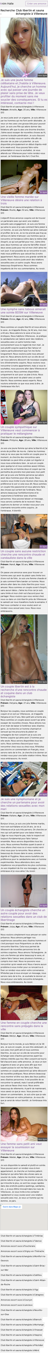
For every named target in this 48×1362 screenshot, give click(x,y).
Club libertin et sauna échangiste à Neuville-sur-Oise (22, 1312)
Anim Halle (7, 3)
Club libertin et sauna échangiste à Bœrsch (21, 1319)
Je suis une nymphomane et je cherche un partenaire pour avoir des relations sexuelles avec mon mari (23, 804)
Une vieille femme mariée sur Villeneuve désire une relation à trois (21, 200)
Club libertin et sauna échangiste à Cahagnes (22, 1294)
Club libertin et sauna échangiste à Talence (21, 1241)
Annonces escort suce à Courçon (16, 1300)
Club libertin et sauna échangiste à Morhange (22, 1324)
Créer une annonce (36, 3)
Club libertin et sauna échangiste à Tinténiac (22, 1236)
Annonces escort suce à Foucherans (18, 1246)
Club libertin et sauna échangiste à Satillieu (21, 1275)
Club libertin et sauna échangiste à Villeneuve (22, 1340)
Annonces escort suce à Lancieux (17, 1305)
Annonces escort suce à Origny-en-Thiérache (22, 1251)
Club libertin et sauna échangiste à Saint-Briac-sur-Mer (23, 1267)
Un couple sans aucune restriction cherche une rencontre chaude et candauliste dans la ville (23, 554)
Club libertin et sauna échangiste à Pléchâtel (22, 1345)
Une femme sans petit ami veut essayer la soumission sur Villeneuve (21, 1147)
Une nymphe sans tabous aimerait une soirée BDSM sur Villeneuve (23, 310)
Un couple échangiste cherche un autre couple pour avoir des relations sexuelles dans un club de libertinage (24, 915)
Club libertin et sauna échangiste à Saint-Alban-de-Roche (23, 1282)
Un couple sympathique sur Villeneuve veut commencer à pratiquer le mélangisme (20, 430)
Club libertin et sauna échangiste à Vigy (19, 1289)
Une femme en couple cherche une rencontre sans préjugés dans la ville (24, 1026)
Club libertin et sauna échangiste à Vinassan (22, 1330)
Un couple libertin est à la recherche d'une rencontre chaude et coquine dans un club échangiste (24, 691)
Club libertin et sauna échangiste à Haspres (21, 1335)
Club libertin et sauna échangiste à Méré (20, 1350)
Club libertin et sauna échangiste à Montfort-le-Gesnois (23, 1258)
